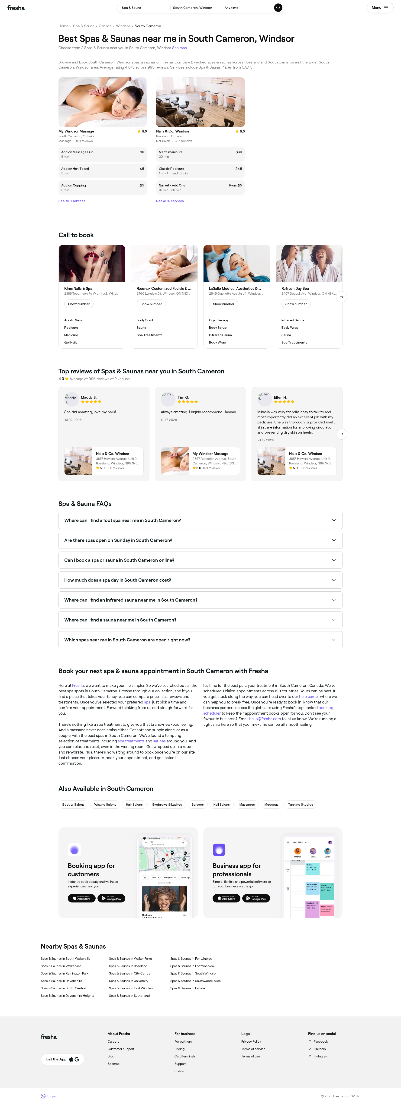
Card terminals (185, 1056)
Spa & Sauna (83, 26)
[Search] (278, 7)
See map (179, 48)
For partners (183, 1041)
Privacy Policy (251, 1041)
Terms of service (253, 1049)
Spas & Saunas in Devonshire (61, 981)
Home (63, 26)
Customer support (121, 1049)
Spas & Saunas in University (128, 981)
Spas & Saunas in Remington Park (64, 973)
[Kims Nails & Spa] (92, 296)
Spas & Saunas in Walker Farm (130, 958)
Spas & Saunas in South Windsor (193, 973)
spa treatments (131, 741)
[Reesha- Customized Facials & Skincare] (164, 296)
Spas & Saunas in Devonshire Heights (67, 995)
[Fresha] (16, 7)
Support (180, 1064)
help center (309, 696)
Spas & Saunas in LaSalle (187, 988)
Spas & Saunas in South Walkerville (66, 958)
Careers (113, 1041)
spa (147, 702)
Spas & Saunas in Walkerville (61, 966)
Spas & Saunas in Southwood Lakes (195, 981)
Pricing (179, 1049)
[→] (341, 296)
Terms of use (250, 1056)
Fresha (78, 685)
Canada (105, 26)
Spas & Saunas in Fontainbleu (191, 958)
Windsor (123, 26)
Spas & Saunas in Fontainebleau (193, 966)
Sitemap (114, 1064)
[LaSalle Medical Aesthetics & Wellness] (237, 296)
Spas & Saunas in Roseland (128, 966)
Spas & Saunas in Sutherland (129, 995)
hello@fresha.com (265, 719)
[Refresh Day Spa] (309, 296)
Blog (111, 1056)
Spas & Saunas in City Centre (130, 973)
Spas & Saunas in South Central (63, 988)
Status (179, 1071)
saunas (159, 741)
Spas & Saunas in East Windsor (131, 988)
